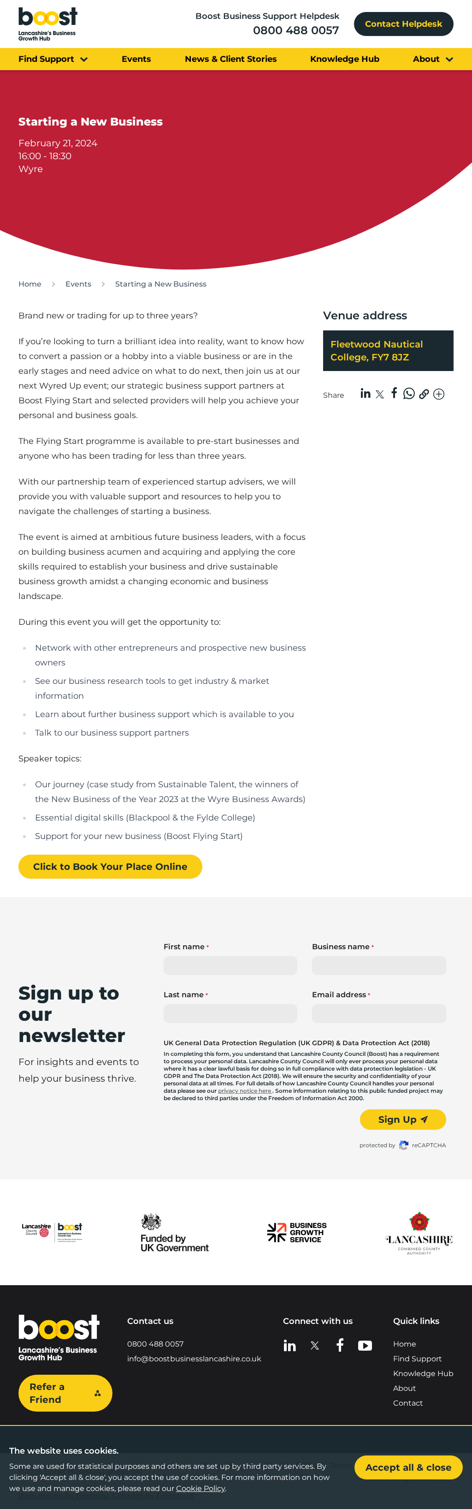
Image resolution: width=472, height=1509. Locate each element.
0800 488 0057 (296, 30)
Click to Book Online (110, 866)
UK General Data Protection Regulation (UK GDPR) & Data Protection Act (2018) (297, 1043)
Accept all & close (409, 1467)
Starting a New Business (160, 284)
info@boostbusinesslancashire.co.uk (194, 1358)
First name (186, 946)
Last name (186, 994)
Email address (341, 994)
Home (29, 284)
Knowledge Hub (423, 1373)
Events (78, 284)
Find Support (417, 1358)
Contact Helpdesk (403, 24)
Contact (408, 1403)
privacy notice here (245, 1090)
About (404, 1388)
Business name (343, 946)
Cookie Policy (200, 1488)
